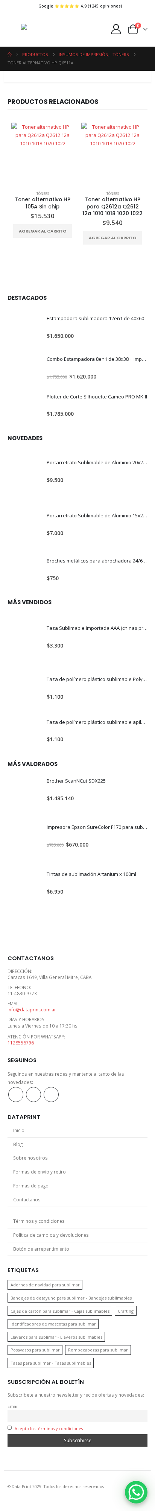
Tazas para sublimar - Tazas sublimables (51, 1363)
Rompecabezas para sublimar (98, 1350)
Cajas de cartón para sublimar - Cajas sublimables (60, 1311)
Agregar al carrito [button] (43, 231)
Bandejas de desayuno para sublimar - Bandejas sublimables (71, 1298)
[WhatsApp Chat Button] (136, 1492)
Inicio (18, 1130)
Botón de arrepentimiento (41, 1249)
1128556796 (21, 1043)
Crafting (126, 1311)
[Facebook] (12, 6)
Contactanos (27, 1199)
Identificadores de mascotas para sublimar (53, 1324)
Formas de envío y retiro (39, 1172)
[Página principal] (10, 54)
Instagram (33, 1094)
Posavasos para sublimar (35, 1350)
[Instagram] (26, 6)
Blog (18, 1144)
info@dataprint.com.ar (32, 1009)
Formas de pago (31, 1186)
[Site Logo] (50, 29)
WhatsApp (51, 1094)
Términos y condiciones (39, 1221)
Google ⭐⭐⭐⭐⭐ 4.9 (80, 6)
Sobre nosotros (30, 1158)
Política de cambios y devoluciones (51, 1235)
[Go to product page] (42, 154)
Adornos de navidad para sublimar (45, 1285)
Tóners (42, 193)
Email (13, 1406)
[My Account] (116, 29)
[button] (14, 29)
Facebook (15, 1094)
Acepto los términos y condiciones (49, 1428)
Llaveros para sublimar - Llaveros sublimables (56, 1337)
